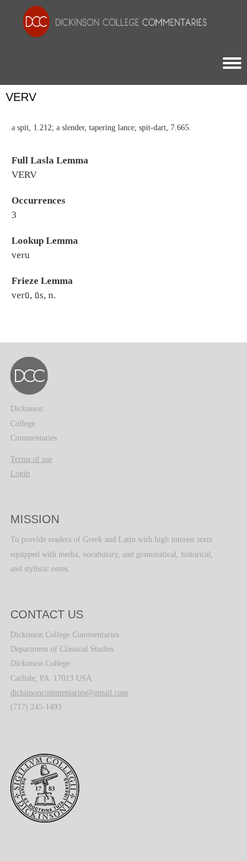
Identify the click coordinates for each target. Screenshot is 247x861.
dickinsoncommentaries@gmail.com (69, 692)
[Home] (109, 21)
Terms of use (31, 459)
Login (20, 473)
